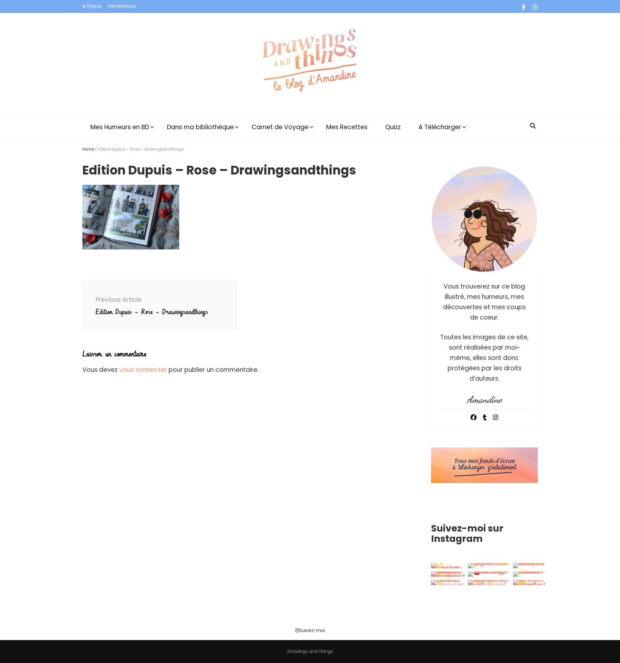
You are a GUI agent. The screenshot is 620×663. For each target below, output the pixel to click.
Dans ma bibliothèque (200, 127)
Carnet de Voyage (280, 127)
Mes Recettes (346, 127)
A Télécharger (439, 127)
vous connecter (143, 369)
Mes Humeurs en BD (119, 127)
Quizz (393, 127)
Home (88, 149)
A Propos (92, 6)
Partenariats (122, 6)
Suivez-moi (312, 630)
